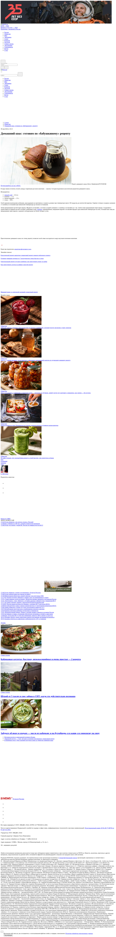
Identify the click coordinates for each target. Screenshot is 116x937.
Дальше (3, 623)
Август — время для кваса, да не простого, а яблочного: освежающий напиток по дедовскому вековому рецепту (36, 360)
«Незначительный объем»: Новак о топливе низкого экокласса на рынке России (27, 612)
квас (2, 459)
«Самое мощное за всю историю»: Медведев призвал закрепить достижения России (28, 599)
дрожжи (39, 209)
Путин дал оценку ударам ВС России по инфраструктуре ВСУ (22, 525)
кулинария (4, 461)
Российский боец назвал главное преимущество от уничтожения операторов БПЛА (28, 606)
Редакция (16, 799)
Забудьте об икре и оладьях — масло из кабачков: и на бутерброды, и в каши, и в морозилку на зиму (50, 733)
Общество (4, 326)
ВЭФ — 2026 (5, 26)
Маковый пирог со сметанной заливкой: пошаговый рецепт (19, 292)
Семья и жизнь (5, 655)
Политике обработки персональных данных (79, 933)
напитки (3, 463)
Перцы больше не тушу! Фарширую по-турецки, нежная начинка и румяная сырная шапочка (29, 425)
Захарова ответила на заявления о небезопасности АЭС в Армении (23, 619)
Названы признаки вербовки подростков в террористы (19, 610)
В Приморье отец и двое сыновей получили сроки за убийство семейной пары (28, 740)
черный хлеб (8, 195)
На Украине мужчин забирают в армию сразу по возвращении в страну (25, 597)
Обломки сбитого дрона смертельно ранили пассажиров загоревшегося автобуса (27, 617)
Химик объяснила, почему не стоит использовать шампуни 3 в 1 (22, 607)
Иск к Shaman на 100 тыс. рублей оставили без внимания (20, 523)
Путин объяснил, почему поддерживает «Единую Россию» (21, 592)
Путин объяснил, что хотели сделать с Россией (17, 522)
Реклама (21, 799)
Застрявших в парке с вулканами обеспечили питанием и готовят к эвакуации (27, 614)
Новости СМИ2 (6, 518)
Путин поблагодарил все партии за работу (16, 594)
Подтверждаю (8, 935)
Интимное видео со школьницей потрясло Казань (19, 737)
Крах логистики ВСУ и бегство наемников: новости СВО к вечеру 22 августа (27, 615)
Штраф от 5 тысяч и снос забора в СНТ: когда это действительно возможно (38, 696)
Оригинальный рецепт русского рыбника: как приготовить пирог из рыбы (24, 261)
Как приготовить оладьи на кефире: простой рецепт (17, 264)
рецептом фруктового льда (22, 249)
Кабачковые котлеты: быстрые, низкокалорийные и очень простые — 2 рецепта (41, 659)
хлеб (2, 464)
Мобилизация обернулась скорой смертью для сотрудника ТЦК (22, 596)
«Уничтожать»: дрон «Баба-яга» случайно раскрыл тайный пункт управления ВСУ (28, 601)
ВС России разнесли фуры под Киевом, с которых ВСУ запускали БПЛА (25, 604)
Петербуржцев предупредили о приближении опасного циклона (22, 609)
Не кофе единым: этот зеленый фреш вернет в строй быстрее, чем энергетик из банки (27, 458)
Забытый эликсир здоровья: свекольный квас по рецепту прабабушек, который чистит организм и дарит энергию (36, 327)
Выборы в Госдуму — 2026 (9, 27)
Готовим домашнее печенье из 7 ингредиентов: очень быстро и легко (22, 258)
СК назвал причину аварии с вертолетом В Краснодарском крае (22, 602)
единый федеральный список (68, 858)
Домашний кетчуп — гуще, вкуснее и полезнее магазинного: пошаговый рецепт (29, 739)
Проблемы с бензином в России (10, 29)
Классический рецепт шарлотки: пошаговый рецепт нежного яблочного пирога (25, 255)
